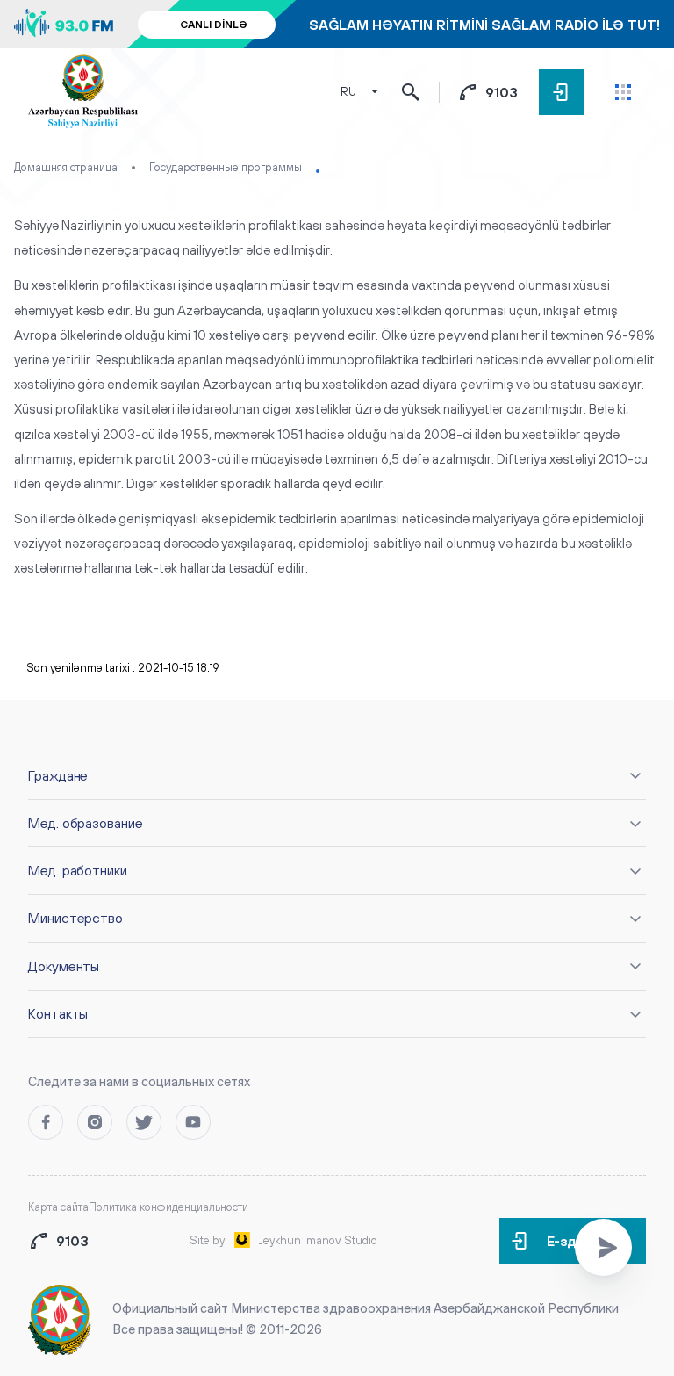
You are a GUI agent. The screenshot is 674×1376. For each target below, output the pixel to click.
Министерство (75, 918)
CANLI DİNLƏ (213, 24)
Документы (63, 966)
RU (348, 91)
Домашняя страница (66, 167)
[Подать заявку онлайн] (603, 1247)
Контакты (58, 1013)
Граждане (58, 775)
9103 (501, 92)
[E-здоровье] (561, 92)
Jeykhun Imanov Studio (318, 1240)
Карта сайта (58, 1207)
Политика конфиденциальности (168, 1207)
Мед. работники (77, 870)
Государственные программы (225, 167)
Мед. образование (85, 823)
